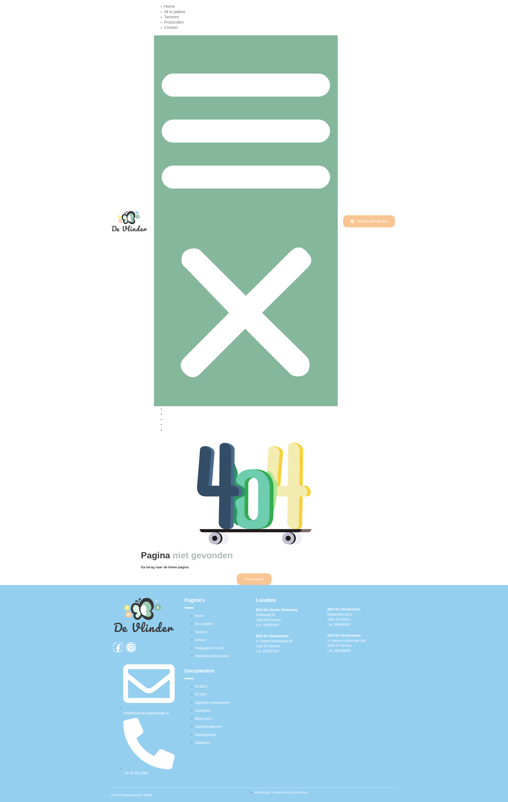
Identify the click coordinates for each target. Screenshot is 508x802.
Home (169, 408)
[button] (246, 220)
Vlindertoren (350, 609)
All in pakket (174, 414)
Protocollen (174, 424)
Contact (171, 27)
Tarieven (171, 419)
